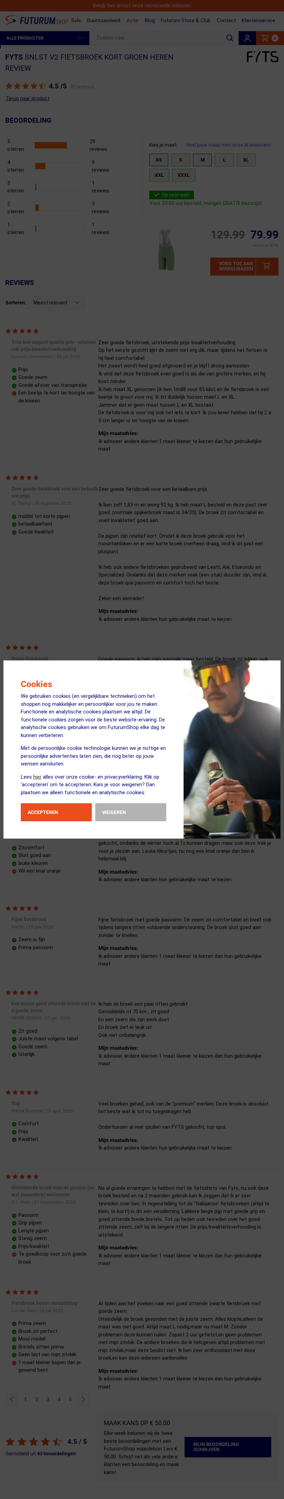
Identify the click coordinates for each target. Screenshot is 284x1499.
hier (37, 777)
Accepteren (43, 812)
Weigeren (114, 812)
